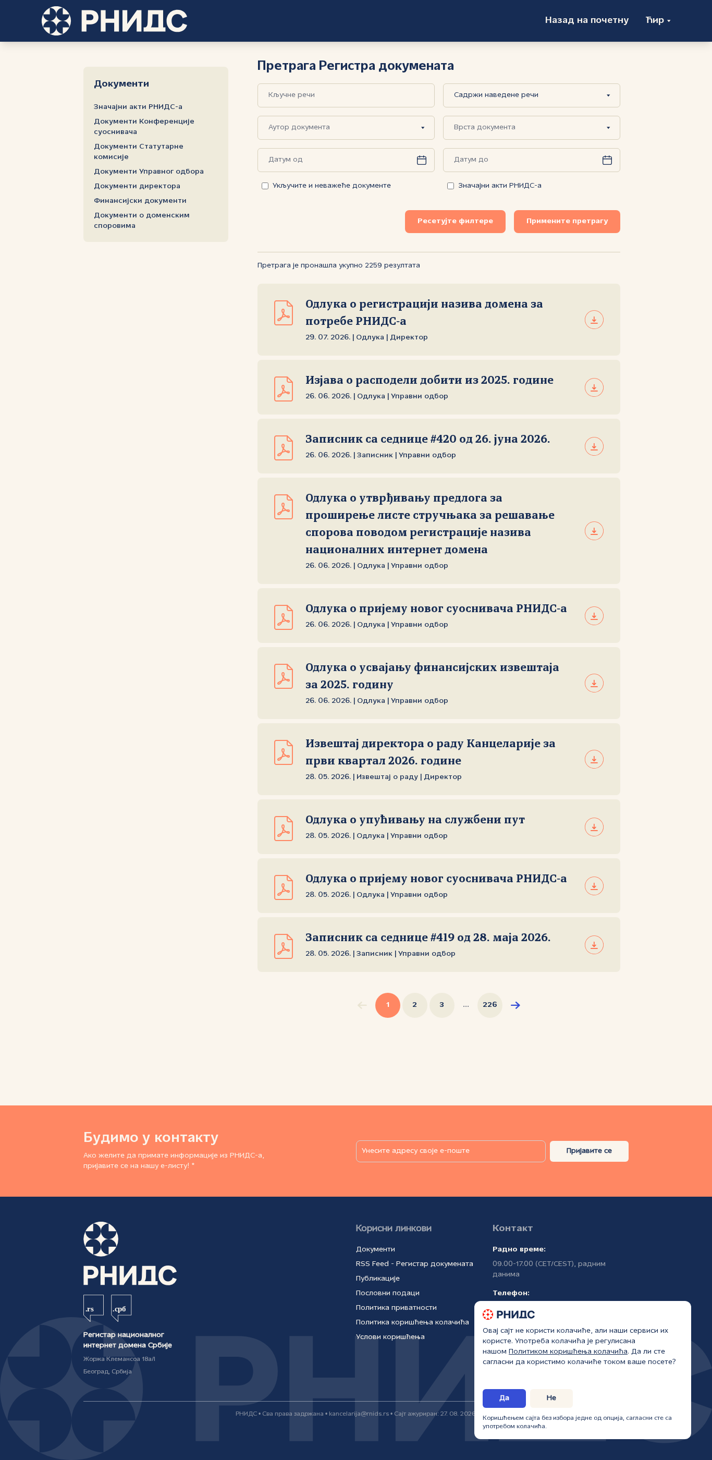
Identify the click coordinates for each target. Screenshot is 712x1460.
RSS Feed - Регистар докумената (414, 1264)
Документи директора (137, 186)
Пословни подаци (388, 1293)
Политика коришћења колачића (412, 1322)
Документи (375, 1249)
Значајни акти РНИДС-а (138, 107)
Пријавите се (589, 1151)
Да (504, 1398)
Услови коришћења (390, 1337)
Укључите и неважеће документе (332, 185)
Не (551, 1398)
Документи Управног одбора (149, 171)
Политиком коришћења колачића (568, 1351)
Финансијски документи (140, 201)
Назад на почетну (587, 20)
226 (490, 1005)
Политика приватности (396, 1308)
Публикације (378, 1278)
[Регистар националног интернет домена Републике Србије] (114, 20)
